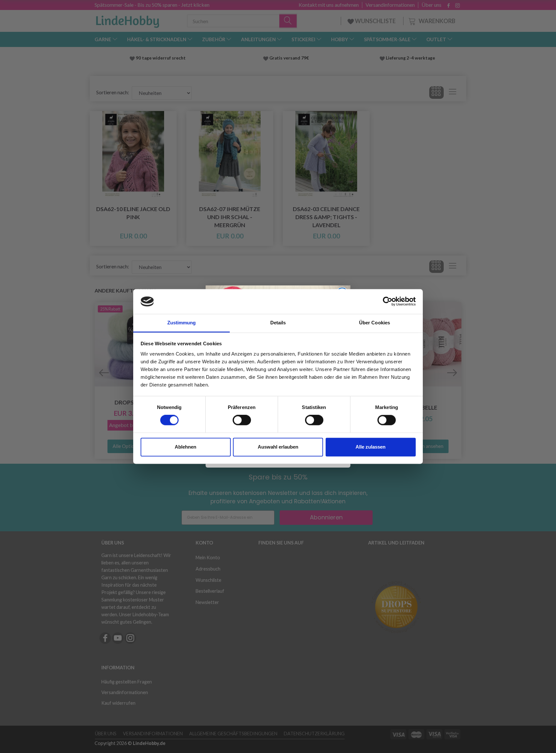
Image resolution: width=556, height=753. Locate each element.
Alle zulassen (370, 447)
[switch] (242, 420)
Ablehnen (185, 447)
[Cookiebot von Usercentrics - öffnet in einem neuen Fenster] (387, 301)
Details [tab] (278, 322)
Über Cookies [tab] (374, 322)
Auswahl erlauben (278, 447)
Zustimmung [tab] (181, 322)
